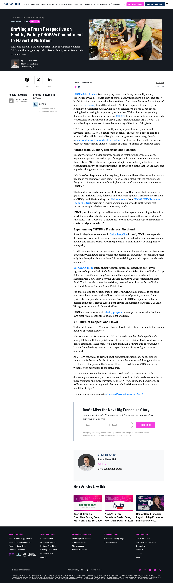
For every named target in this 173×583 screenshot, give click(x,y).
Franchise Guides (79, 542)
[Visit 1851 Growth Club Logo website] (32, 554)
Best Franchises (46, 539)
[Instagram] (140, 570)
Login (123, 4)
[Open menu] (167, 4)
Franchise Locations (17, 550)
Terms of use (96, 570)
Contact (116, 4)
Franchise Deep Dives (17, 546)
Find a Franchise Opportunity (20, 539)
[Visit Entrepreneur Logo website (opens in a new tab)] (12, 555)
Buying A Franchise (48, 546)
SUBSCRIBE (146, 425)
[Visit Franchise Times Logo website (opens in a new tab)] (18, 555)
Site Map (84, 570)
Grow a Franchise (155, 4)
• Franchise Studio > (48, 112)
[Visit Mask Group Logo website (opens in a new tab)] (24, 555)
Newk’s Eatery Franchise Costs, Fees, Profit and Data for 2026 (119, 517)
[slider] (79, 87)
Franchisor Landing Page (114, 539)
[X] (159, 570)
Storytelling (140, 546)
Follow (103, 464)
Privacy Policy (73, 570)
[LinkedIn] (155, 570)
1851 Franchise (17, 17)
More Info (160, 83)
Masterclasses (78, 546)
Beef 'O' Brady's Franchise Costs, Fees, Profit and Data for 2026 (88, 517)
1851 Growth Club (143, 539)
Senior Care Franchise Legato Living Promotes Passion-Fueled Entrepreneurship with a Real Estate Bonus (150, 517)
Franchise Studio (110, 542)
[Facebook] (145, 570)
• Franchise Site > (47, 109)
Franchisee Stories (48, 542)
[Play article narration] (76, 87)
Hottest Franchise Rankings (20, 542)
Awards (43, 557)
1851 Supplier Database (81, 539)
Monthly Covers (46, 553)
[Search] (111, 4)
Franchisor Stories (31, 17)
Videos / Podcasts (79, 550)
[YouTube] (150, 570)
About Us (139, 550)
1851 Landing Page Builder (146, 542)
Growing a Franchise (48, 550)
